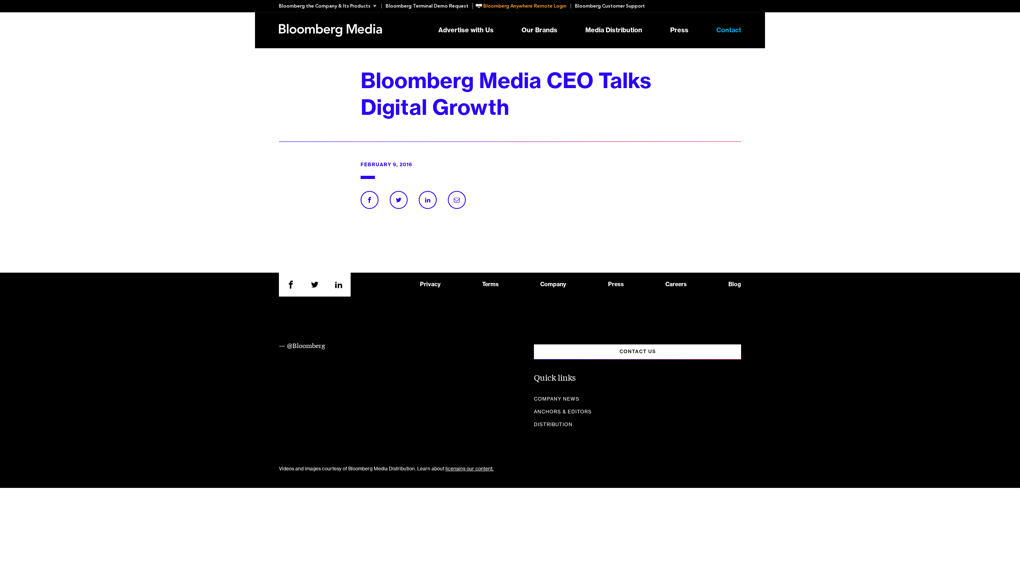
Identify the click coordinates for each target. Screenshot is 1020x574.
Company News (556, 399)
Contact (728, 30)
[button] (330, 6)
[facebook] (291, 285)
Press (679, 30)
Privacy (430, 284)
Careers (676, 284)
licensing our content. (469, 468)
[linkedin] (339, 285)
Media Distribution (613, 30)
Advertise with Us (466, 30)
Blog (734, 284)
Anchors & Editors (563, 411)
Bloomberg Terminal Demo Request (427, 6)
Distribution (553, 424)
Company (553, 284)
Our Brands (539, 30)
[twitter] (315, 285)
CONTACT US (638, 351)
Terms (490, 284)
